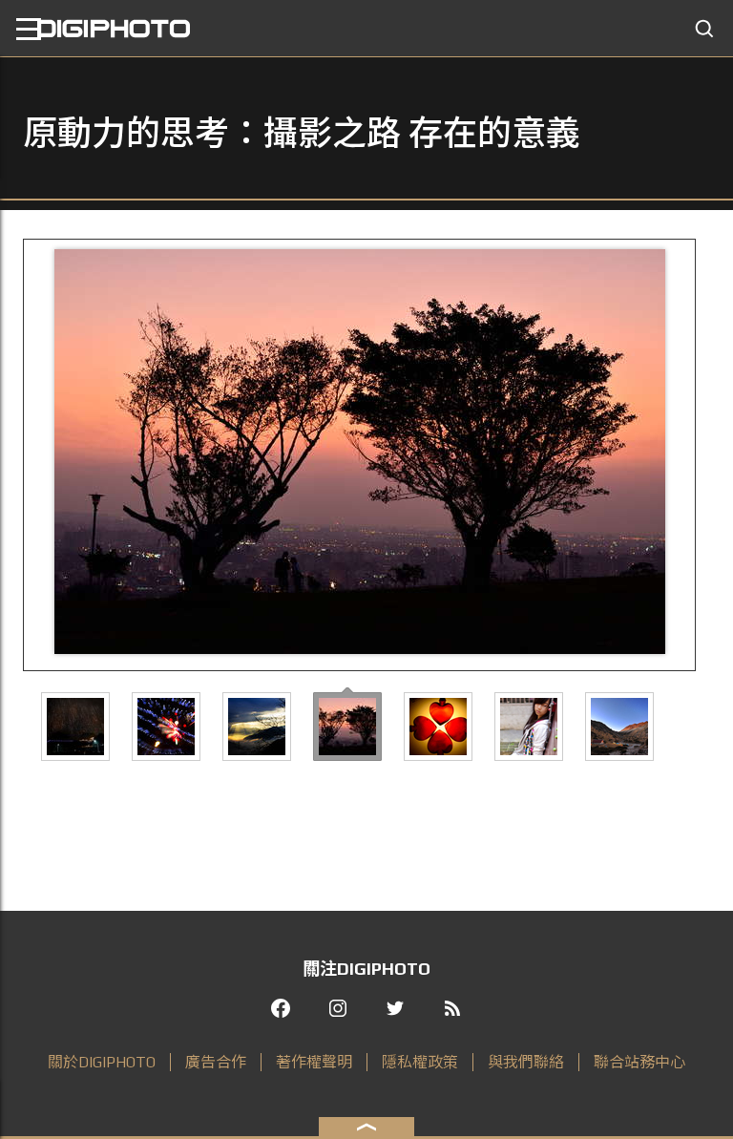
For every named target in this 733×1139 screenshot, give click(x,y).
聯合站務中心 (639, 1062)
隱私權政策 (420, 1062)
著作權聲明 (314, 1062)
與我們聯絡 (526, 1062)
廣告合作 (215, 1062)
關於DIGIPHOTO (102, 1062)
